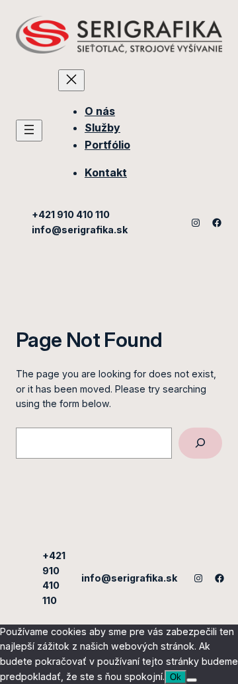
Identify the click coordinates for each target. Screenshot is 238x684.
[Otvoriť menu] (29, 130)
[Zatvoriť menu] (71, 80)
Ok (175, 677)
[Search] (200, 443)
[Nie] (191, 680)
